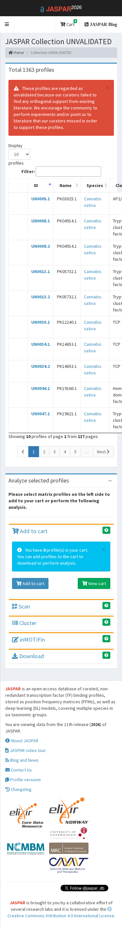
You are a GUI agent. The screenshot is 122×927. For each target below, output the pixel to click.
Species (95, 185)
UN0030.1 (40, 322)
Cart (70, 23)
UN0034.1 (40, 344)
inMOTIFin (32, 639)
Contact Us (21, 770)
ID (36, 185)
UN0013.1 (40, 271)
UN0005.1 (40, 199)
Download (31, 656)
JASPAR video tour (27, 750)
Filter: (28, 171)
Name (66, 185)
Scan (23, 606)
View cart (96, 583)
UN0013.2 (40, 297)
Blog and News (24, 760)
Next (102, 452)
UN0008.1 (40, 221)
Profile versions (25, 780)
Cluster (27, 623)
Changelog (21, 789)
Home (18, 52)
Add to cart (33, 531)
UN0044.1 (40, 388)
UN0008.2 (40, 246)
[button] (7, 24)
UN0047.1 (40, 414)
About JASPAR (24, 741)
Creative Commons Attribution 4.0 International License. (61, 916)
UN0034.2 (40, 366)
